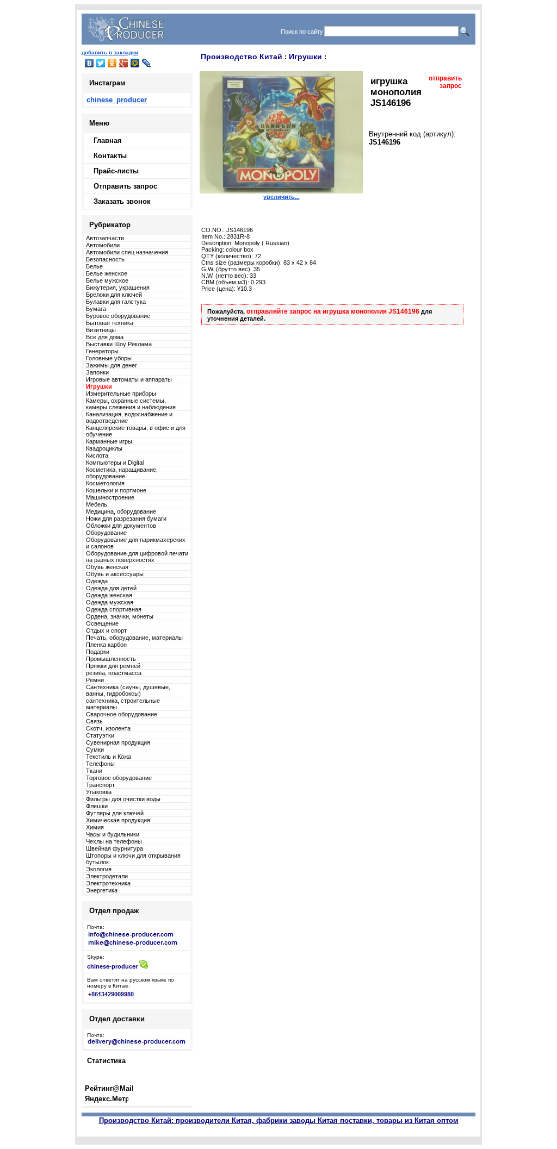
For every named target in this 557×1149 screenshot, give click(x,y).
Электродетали (107, 876)
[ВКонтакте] (89, 63)
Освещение (102, 623)
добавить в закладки (110, 52)
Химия (95, 827)
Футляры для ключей (115, 813)
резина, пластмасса (113, 673)
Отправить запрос (125, 186)
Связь (94, 721)
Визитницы (101, 330)
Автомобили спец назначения (127, 252)
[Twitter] (101, 63)
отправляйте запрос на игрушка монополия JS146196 (332, 311)
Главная (108, 140)
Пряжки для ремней (113, 666)
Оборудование (106, 532)
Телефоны (100, 763)
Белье (94, 266)
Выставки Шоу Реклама (119, 344)
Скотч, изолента (108, 728)
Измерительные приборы (121, 393)
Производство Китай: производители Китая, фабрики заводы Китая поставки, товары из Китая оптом (279, 1120)
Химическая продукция (118, 820)
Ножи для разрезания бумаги (126, 518)
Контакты (110, 156)
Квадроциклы (104, 448)
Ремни (95, 680)
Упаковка (99, 792)
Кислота (97, 455)
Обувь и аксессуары (115, 574)
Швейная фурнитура (114, 848)
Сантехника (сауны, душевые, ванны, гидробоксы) (128, 690)
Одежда (97, 581)
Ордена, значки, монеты (119, 616)
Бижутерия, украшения (118, 287)
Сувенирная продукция (118, 742)
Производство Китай (241, 56)
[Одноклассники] (112, 63)
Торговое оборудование (119, 778)
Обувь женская (107, 567)
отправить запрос (445, 82)
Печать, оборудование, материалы (134, 637)
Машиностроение (110, 497)
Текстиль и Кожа (108, 756)
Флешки (97, 806)
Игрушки (305, 56)
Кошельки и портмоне (116, 490)
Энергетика (101, 890)
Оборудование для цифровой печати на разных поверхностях (137, 556)
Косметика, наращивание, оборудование (122, 472)
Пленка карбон (106, 644)
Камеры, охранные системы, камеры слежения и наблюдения (131, 403)
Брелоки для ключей (114, 294)
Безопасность (105, 259)
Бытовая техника (109, 323)
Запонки (97, 372)
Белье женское (106, 273)
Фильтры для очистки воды (123, 799)
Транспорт (100, 785)
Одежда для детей (111, 588)
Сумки (95, 749)
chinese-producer (112, 966)
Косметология (105, 483)
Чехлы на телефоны (114, 841)
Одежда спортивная (113, 609)
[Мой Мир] (135, 63)
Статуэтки (100, 735)
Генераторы (102, 351)
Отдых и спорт (106, 630)
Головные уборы (109, 358)
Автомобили (103, 245)
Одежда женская (109, 595)
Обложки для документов (121, 525)
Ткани (94, 770)
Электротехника (108, 883)
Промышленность (111, 658)
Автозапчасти (105, 238)
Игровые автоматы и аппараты (129, 379)
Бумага (96, 308)
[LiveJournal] (146, 63)
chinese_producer (116, 100)
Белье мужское (107, 280)
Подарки (97, 651)
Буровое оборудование (118, 316)
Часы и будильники (112, 834)
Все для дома (104, 337)
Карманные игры (109, 441)
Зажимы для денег (111, 365)
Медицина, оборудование (121, 511)
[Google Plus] (123, 63)
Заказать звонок (122, 201)
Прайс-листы (116, 171)
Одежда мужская (109, 602)
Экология (99, 869)
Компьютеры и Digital (115, 462)
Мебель (96, 504)
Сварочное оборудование (121, 714)
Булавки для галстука (116, 301)
